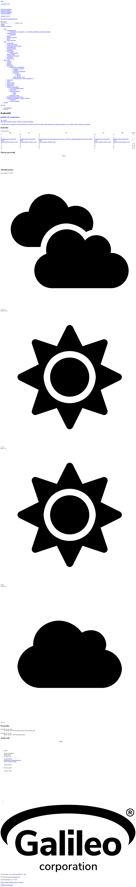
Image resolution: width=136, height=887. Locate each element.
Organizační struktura (12, 44)
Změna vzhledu (4, 882)
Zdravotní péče (10, 82)
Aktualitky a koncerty (18, 68)
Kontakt (6, 102)
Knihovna (9, 64)
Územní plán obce (11, 30)
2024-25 (18, 74)
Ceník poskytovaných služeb (14, 46)
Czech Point (10, 57)
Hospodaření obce (11, 47)
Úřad (5, 41)
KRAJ (8, 39)
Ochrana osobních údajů (13, 56)
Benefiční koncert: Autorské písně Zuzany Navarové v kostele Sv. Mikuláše (57, 139)
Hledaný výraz (19, 23)
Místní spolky (10, 65)
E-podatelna (10, 50)
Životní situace (10, 58)
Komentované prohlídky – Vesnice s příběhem (18, 98)
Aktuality (9, 61)
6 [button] (94, 137)
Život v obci (7, 60)
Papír (14, 94)
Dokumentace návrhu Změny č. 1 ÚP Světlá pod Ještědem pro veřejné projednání (30, 31)
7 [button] (113, 137)
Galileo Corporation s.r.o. (13, 877)
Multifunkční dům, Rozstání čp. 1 (15, 97)
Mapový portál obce (12, 37)
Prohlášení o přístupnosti (7, 885)
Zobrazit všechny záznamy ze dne (9, 142)
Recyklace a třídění (15, 91)
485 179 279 (9, 758)
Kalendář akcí (10, 85)
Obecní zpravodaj (11, 40)
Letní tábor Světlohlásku (19, 71)
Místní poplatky (11, 54)
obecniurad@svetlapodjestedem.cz (12, 760)
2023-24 (18, 75)
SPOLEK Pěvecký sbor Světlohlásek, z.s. (23, 78)
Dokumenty (13, 34)
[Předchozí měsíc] (1, 131)
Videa (8, 81)
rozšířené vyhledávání (6, 26)
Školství (9, 36)
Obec (5, 29)
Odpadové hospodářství (13, 87)
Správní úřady (10, 51)
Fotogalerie (16, 72)
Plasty (14, 92)
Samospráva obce (11, 33)
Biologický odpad (14, 95)
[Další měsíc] (8, 131)
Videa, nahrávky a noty (19, 77)
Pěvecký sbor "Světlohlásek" (17, 67)
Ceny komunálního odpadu (17, 88)
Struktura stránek (13, 882)
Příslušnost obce (14, 53)
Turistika (9, 63)
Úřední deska (10, 43)
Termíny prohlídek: (15, 101)
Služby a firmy (10, 84)
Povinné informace (11, 48)
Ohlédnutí (15, 70)
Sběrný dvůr (13, 89)
